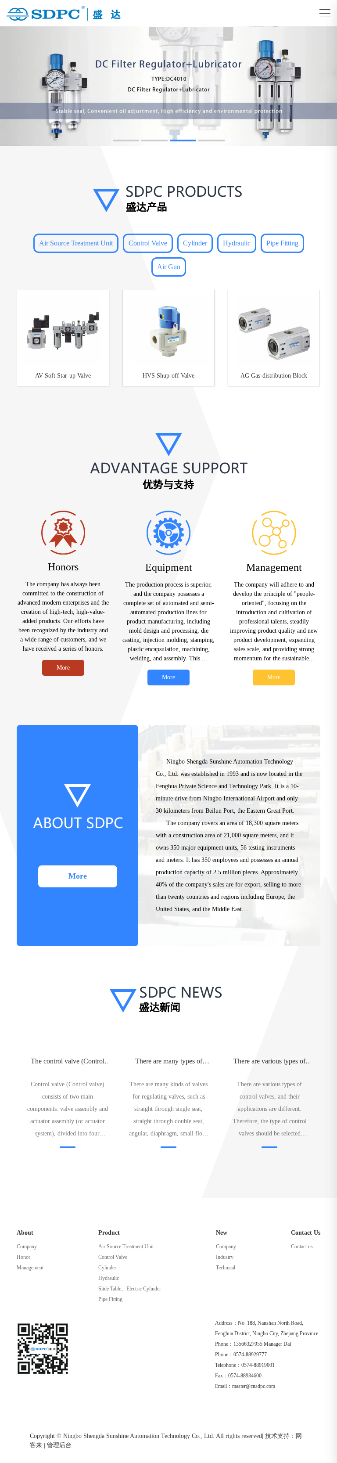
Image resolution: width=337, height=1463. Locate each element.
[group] (168, 86)
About (25, 1232)
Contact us (302, 1246)
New (221, 1232)
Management (30, 1268)
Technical (225, 1268)
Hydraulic (237, 243)
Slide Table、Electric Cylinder (129, 1289)
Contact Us (305, 1232)
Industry (224, 1257)
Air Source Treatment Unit (76, 243)
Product (109, 1232)
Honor (23, 1257)
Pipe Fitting (282, 243)
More (63, 667)
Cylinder (195, 243)
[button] (126, 140)
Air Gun (168, 266)
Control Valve (148, 243)
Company (27, 1246)
